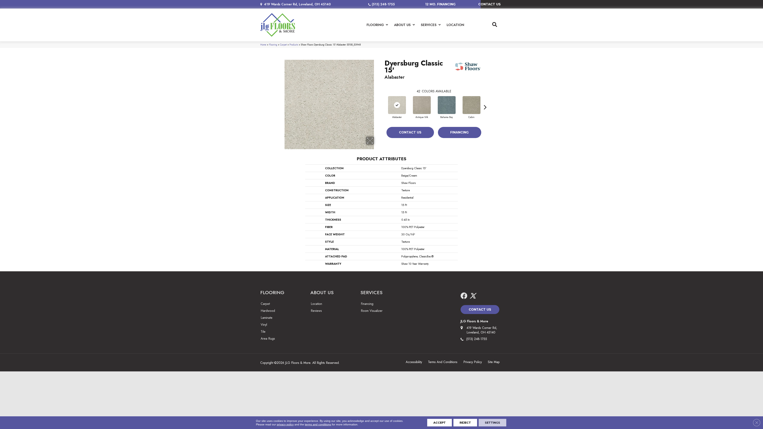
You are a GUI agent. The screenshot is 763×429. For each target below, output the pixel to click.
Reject (465, 422)
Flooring (273, 44)
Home (263, 44)
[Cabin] (471, 105)
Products (294, 44)
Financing (459, 132)
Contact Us (410, 132)
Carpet (283, 44)
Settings (492, 422)
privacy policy (285, 424)
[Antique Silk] (422, 105)
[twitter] (472, 296)
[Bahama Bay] (447, 105)
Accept (439, 422)
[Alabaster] (397, 105)
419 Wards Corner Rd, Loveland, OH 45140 (297, 4)
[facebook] (464, 296)
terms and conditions (318, 424)
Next (485, 101)
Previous (382, 101)
